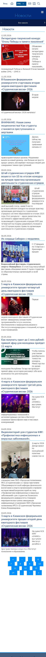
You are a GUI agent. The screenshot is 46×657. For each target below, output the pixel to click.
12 (26, 568)
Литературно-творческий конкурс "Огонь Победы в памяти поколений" (22, 40)
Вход (5, 3)
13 (36, 568)
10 (40, 564)
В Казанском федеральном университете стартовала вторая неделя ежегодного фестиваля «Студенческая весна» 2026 (20, 84)
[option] (23, 22)
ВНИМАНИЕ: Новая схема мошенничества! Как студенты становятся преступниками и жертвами (19, 127)
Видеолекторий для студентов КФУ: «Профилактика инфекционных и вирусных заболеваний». (22, 435)
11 (16, 568)
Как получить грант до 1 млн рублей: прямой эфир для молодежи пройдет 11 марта (23, 343)
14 (13, 572)
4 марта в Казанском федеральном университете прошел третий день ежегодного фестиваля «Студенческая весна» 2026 (21, 386)
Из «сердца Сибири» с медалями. (20, 238)
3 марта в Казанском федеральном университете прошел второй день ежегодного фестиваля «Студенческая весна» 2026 (21, 520)
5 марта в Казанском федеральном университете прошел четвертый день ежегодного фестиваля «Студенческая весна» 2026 (21, 289)
